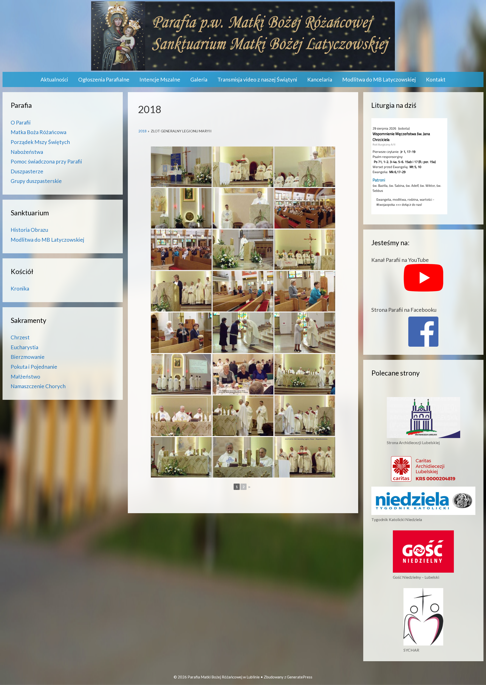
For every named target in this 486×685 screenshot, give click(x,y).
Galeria (198, 79)
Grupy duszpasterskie (36, 181)
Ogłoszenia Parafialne (103, 79)
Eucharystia (24, 347)
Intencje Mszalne (159, 79)
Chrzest (20, 337)
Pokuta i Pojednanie (34, 366)
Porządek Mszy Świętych (40, 142)
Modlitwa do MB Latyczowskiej (379, 79)
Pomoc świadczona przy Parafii (46, 161)
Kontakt (436, 79)
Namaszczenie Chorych (38, 386)
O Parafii (21, 122)
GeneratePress (299, 677)
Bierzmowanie (28, 357)
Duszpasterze (27, 171)
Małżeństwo (25, 376)
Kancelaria (319, 79)
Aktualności (54, 79)
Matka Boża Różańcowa (38, 132)
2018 (142, 131)
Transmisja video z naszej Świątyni (257, 79)
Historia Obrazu (29, 229)
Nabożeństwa (27, 152)
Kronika (20, 288)
